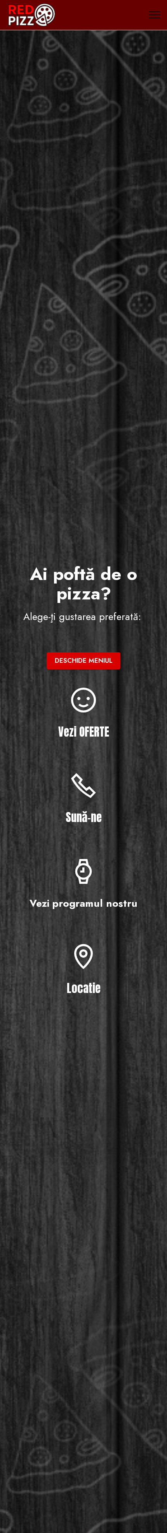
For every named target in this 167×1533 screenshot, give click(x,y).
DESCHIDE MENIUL (84, 660)
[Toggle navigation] (155, 15)
